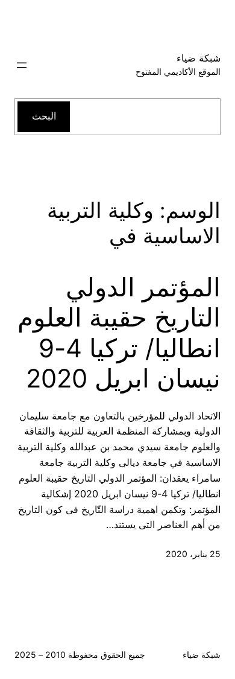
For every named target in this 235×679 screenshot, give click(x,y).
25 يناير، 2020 (193, 554)
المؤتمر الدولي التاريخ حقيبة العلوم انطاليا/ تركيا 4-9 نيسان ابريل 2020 (119, 333)
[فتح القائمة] (21, 65)
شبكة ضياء (199, 58)
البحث (44, 116)
